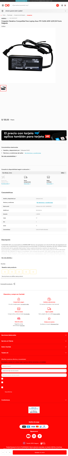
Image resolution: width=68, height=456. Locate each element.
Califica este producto (3, 26)
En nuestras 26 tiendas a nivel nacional (49, 304)
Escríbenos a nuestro (49, 324)
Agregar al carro (40, 452)
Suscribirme (8, 392)
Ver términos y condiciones (33, 153)
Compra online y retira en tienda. (19, 314)
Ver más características (8, 156)
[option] (34, 1)
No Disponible (5, 183)
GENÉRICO (3, 18)
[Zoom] (3, 88)
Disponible (26, 183)
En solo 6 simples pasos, (19, 304)
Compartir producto (6, 284)
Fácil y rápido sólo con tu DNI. (49, 314)
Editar (62, 172)
